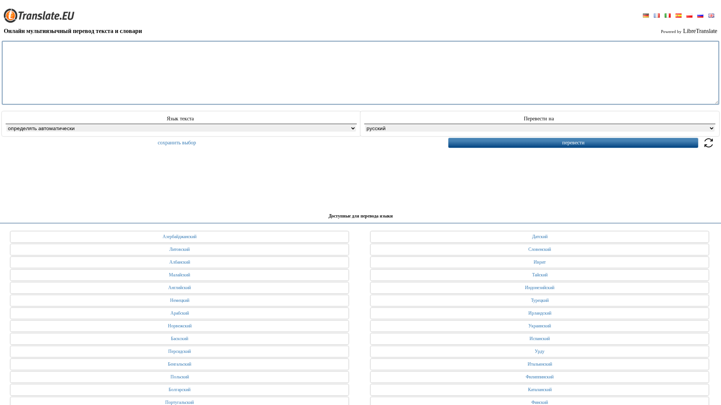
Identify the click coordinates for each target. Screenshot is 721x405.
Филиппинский (540, 377)
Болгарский (179, 389)
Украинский (539, 325)
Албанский (179, 262)
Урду (540, 351)
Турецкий (540, 300)
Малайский (179, 275)
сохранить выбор (177, 143)
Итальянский (540, 364)
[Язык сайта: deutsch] (646, 16)
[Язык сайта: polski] (689, 16)
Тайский (540, 275)
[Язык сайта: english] (711, 16)
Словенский (539, 249)
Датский (540, 236)
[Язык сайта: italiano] (668, 16)
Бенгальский (179, 364)
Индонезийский (539, 287)
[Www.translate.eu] (41, 21)
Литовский (179, 249)
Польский (179, 377)
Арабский (179, 313)
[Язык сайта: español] (679, 16)
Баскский (179, 338)
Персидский (179, 351)
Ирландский (539, 313)
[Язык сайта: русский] (700, 16)
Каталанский (540, 389)
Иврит (540, 262)
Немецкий (179, 300)
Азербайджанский (179, 236)
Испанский (539, 338)
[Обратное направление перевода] (709, 147)
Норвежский (180, 325)
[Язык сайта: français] (657, 16)
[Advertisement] (360, 177)
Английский (179, 287)
